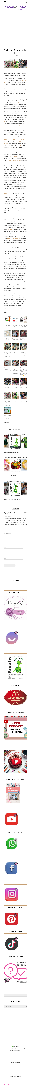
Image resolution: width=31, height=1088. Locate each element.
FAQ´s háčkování (15, 1062)
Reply (26, 512)
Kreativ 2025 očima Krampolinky (11, 452)
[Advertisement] (15, 28)
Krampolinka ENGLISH (15, 1065)
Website (5, 558)
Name (5, 547)
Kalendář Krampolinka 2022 (14, 160)
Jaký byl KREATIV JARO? (10, 475)
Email (5, 553)
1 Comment (6, 422)
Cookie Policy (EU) (15, 1079)
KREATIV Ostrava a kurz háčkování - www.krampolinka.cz (12, 514)
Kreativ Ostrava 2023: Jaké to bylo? (12, 499)
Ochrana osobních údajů (16, 1076)
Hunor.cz (10, 270)
